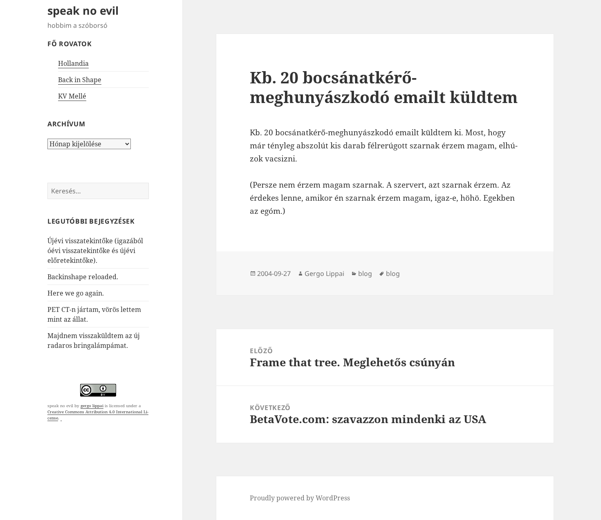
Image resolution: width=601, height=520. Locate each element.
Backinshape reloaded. (82, 276)
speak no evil (83, 10)
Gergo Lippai (324, 273)
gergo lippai (92, 405)
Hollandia (73, 63)
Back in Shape (79, 79)
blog (365, 273)
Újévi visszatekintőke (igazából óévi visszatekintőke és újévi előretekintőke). (95, 250)
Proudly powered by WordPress (300, 497)
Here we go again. (75, 293)
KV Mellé (72, 96)
